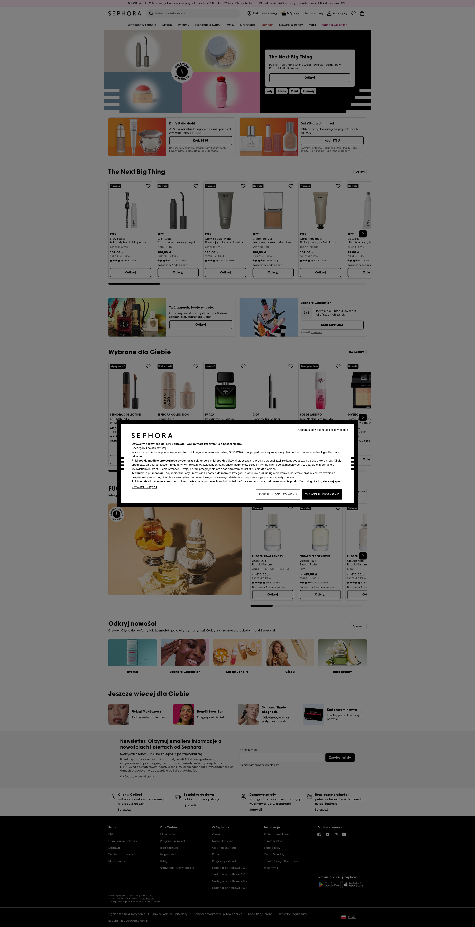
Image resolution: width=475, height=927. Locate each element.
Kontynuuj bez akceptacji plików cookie (323, 429)
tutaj (163, 447)
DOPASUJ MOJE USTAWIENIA (278, 494)
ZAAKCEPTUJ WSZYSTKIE (322, 494)
